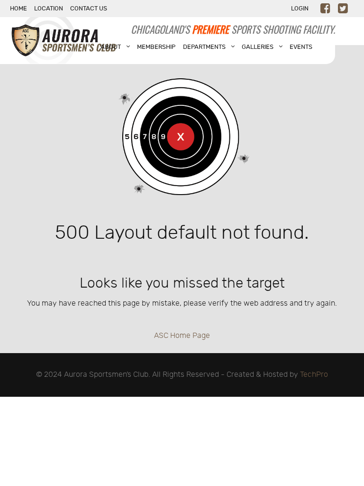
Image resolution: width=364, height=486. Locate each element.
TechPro (314, 374)
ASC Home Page (182, 335)
